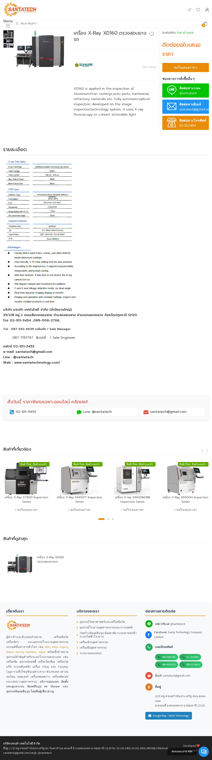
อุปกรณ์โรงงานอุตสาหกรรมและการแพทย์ (106, 627)
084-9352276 (168, 664)
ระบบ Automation (91, 653)
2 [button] (108, 519)
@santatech (177, 624)
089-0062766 (168, 657)
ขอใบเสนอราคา (185, 67)
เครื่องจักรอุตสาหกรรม (94, 642)
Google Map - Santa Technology (171, 715)
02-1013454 (192, 657)
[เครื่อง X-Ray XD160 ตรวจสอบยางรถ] (41, 49)
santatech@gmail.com (176, 675)
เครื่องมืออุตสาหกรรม (93, 647)
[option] (41, 49)
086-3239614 (193, 664)
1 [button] (101, 519)
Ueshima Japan (36, 652)
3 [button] (113, 519)
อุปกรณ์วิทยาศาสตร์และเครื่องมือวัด (102, 622)
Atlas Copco (59, 647)
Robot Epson (14, 652)
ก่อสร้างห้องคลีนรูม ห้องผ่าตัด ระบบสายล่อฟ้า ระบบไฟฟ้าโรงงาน (108, 634)
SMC (47, 647)
